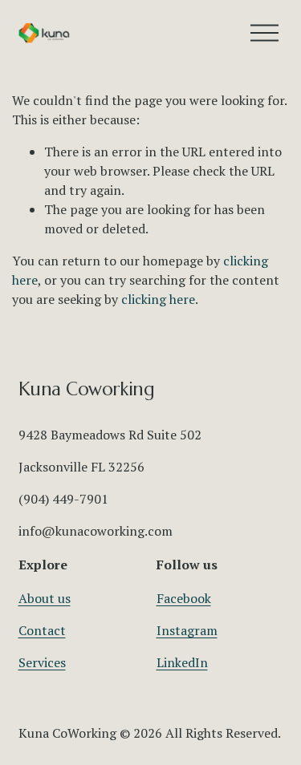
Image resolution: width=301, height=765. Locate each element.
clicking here (158, 299)
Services (42, 662)
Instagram (187, 630)
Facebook (184, 598)
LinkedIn (182, 662)
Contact (42, 630)
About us (44, 598)
